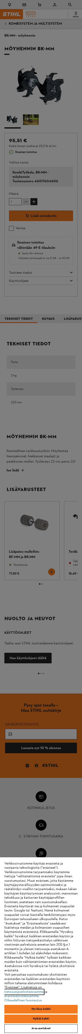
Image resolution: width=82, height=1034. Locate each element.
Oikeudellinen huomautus (23, 1000)
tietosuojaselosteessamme (24, 991)
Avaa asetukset (41, 1028)
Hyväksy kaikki (41, 1009)
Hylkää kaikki (41, 1019)
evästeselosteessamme (21, 996)
